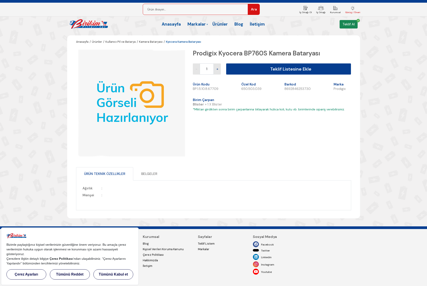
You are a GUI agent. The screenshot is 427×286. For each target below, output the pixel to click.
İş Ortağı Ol (305, 12)
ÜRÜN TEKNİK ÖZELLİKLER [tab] (104, 174)
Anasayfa (171, 24)
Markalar (203, 249)
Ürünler (220, 24)
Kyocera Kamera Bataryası (183, 42)
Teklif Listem (206, 243)
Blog (238, 24)
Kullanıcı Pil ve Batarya (120, 42)
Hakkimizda (150, 260)
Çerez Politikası (153, 255)
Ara (254, 9)
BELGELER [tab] (149, 174)
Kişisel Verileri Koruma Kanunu (163, 249)
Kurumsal (335, 12)
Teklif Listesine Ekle (290, 69)
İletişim (257, 24)
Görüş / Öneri (352, 12)
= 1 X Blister (208, 104)
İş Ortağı (321, 12)
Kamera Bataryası (151, 42)
